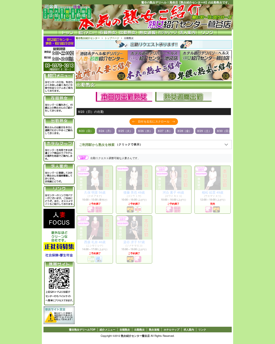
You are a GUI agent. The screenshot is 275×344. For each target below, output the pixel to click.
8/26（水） (145, 131)
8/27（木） (165, 131)
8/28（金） (185, 131)
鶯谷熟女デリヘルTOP (82, 329)
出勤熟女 (139, 329)
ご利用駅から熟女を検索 (111, 144)
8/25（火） (125, 131)
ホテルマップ (171, 329)
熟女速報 (154, 329)
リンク (202, 329)
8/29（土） (204, 131)
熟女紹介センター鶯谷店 (135, 336)
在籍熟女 (125, 329)
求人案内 (189, 329)
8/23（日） (86, 131)
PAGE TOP (263, 332)
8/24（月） (106, 131)
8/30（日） (224, 131)
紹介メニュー (107, 329)
